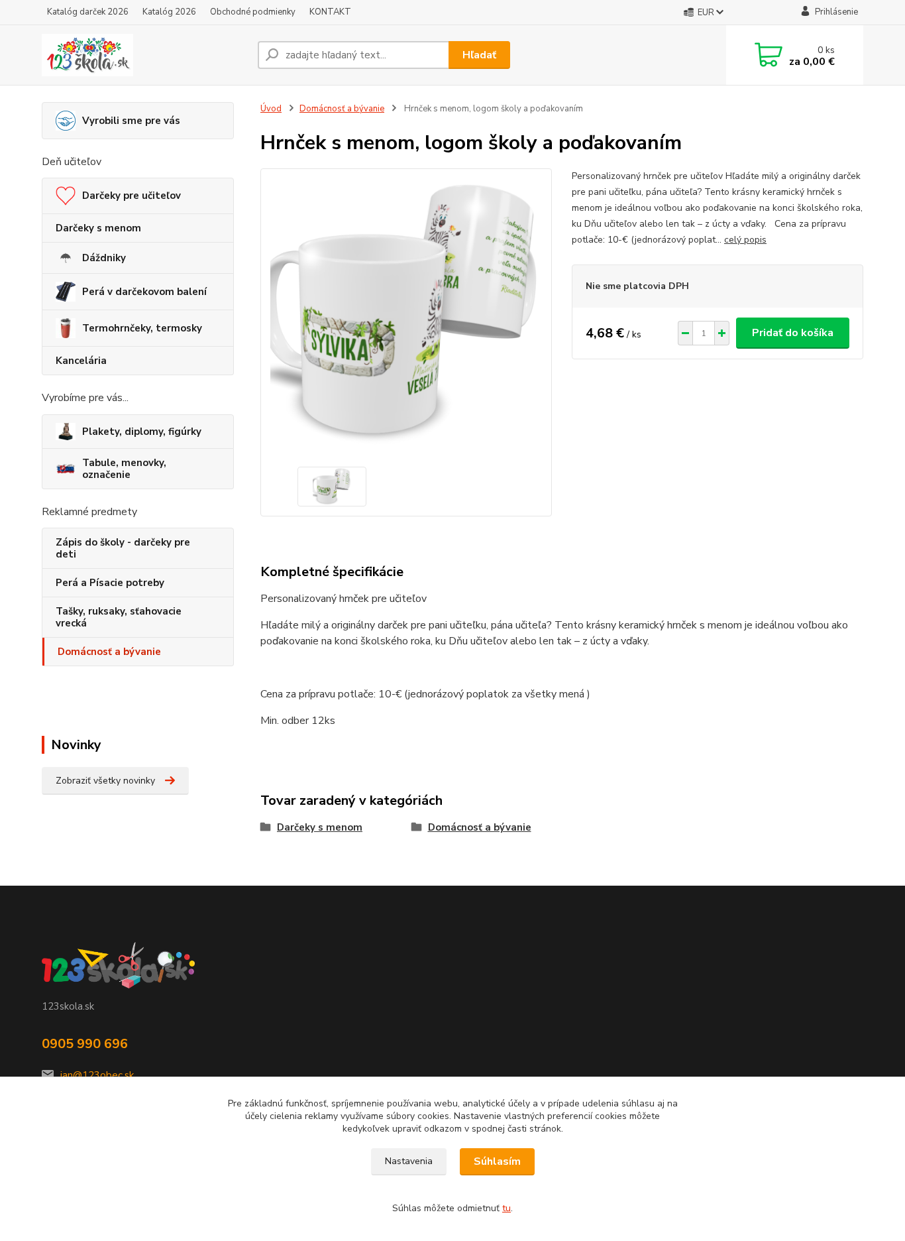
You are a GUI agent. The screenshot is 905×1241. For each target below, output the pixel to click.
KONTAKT (330, 12)
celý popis (745, 239)
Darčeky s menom (98, 228)
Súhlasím (497, 1161)
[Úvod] (144, 55)
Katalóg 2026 (169, 12)
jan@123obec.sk (97, 1075)
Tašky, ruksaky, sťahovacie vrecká (119, 617)
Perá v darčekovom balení (144, 291)
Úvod (271, 109)
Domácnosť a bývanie (109, 651)
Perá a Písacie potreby (110, 582)
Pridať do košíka (792, 332)
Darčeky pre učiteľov (131, 195)
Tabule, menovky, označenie (124, 468)
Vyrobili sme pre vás (131, 120)
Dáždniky (104, 258)
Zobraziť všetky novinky (105, 780)
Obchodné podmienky (252, 12)
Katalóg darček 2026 (88, 12)
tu (506, 1208)
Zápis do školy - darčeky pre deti (123, 548)
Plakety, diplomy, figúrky (141, 431)
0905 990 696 (85, 1044)
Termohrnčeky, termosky (142, 328)
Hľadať (479, 55)
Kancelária (81, 360)
